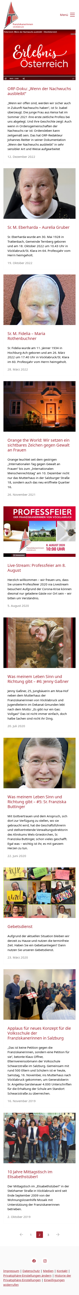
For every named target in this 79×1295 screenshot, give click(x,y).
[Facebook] (34, 1260)
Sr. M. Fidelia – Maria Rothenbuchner (26, 336)
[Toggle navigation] (65, 15)
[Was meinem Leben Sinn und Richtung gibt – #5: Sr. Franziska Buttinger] (39, 763)
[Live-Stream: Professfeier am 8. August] (39, 531)
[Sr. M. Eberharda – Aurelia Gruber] (39, 193)
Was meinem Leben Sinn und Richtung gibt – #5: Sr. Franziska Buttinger (36, 801)
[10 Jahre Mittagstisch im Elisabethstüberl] (39, 1138)
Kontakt (62, 1271)
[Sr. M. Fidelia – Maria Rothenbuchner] (39, 299)
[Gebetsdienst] (39, 892)
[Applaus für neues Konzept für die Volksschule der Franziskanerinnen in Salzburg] (39, 994)
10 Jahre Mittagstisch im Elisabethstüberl (29, 1174)
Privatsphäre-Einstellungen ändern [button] (27, 1275)
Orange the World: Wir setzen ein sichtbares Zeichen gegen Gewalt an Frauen (38, 445)
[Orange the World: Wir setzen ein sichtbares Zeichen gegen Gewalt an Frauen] (39, 406)
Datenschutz (31, 1271)
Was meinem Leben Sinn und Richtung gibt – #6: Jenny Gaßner (38, 679)
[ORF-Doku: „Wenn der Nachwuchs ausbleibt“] (39, 55)
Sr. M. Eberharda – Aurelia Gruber (38, 227)
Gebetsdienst (19, 926)
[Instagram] (45, 1260)
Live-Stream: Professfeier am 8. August (36, 568)
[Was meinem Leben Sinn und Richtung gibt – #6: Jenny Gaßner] (39, 642)
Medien (48, 1271)
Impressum (11, 1271)
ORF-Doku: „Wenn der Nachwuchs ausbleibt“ (39, 91)
